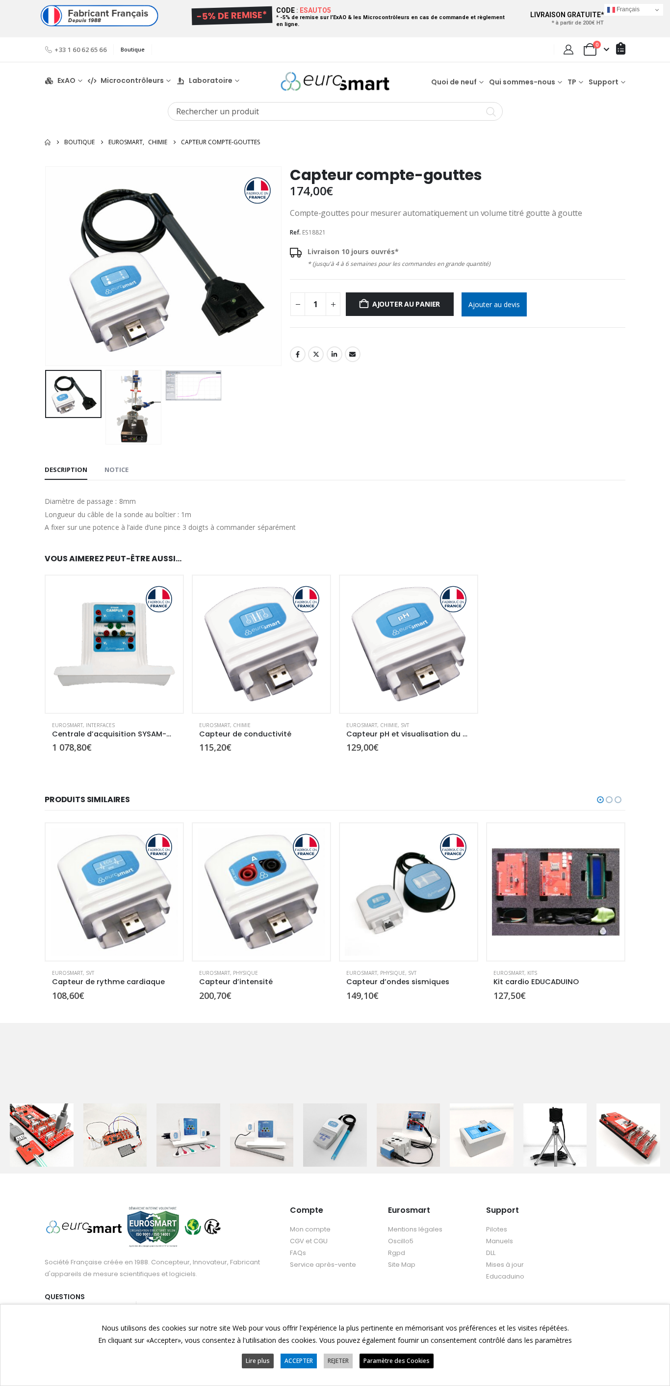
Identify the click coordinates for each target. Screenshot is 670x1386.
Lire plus (258, 1361)
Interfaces (100, 725)
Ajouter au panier (406, 304)
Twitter (316, 354)
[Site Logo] (335, 81)
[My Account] (568, 49)
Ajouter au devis (494, 304)
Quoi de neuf (454, 81)
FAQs (298, 1252)
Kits (532, 972)
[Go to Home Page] (48, 142)
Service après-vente (323, 1264)
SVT (405, 725)
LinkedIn (334, 354)
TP (571, 81)
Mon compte (310, 1229)
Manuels (499, 1241)
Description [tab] (66, 469)
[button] (47, 266)
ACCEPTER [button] (298, 1361)
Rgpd (396, 1252)
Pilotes (496, 1229)
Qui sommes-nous (522, 81)
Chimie (242, 725)
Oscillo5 (400, 1241)
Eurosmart (67, 725)
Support (603, 81)
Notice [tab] (116, 469)
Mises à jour (505, 1264)
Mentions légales (415, 1229)
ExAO (66, 80)
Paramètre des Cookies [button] (396, 1361)
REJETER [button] (338, 1361)
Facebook (298, 354)
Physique (245, 972)
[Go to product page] (114, 644)
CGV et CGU (309, 1241)
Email (353, 354)
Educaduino (505, 1276)
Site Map (401, 1264)
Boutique (133, 49)
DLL (490, 1252)
